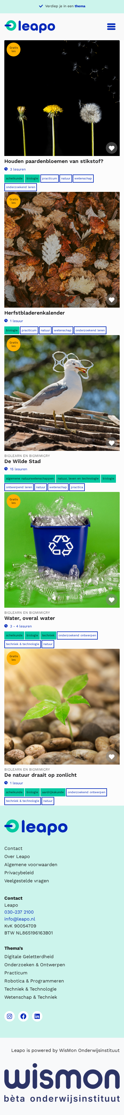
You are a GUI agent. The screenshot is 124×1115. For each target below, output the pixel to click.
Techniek (48, 635)
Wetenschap (83, 178)
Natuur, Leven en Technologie (78, 478)
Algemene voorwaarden (30, 864)
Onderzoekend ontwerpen (77, 635)
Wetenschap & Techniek (30, 997)
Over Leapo (17, 856)
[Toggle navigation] (111, 26)
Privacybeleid (19, 872)
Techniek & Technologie (22, 644)
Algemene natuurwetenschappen (30, 478)
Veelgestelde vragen (26, 880)
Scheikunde (14, 178)
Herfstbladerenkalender (34, 313)
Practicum (49, 178)
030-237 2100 (19, 912)
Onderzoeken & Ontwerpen (34, 964)
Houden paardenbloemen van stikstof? (54, 161)
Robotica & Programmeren (34, 981)
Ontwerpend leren (19, 487)
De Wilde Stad (22, 461)
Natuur (65, 178)
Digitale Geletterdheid (29, 956)
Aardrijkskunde (53, 792)
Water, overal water (29, 618)
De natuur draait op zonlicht (40, 775)
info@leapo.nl (19, 919)
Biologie (32, 178)
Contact (13, 848)
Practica (77, 487)
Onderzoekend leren (20, 187)
